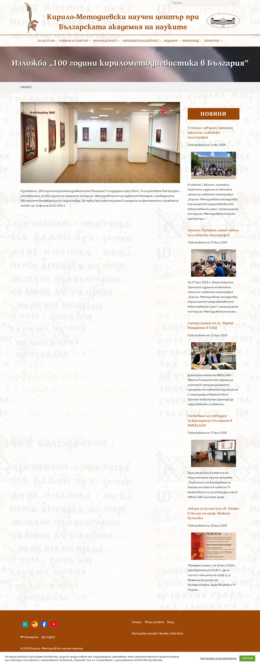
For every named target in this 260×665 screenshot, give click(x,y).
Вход (170, 622)
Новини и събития (73, 40)
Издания (170, 40)
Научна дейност (105, 40)
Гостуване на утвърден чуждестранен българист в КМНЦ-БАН (210, 420)
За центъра (46, 40)
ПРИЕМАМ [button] (247, 658)
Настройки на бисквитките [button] (218, 658)
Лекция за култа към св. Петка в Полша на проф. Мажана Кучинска (213, 513)
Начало (137, 622)
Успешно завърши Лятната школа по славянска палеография (210, 132)
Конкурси (211, 40)
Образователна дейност (141, 40)
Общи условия (154, 622)
